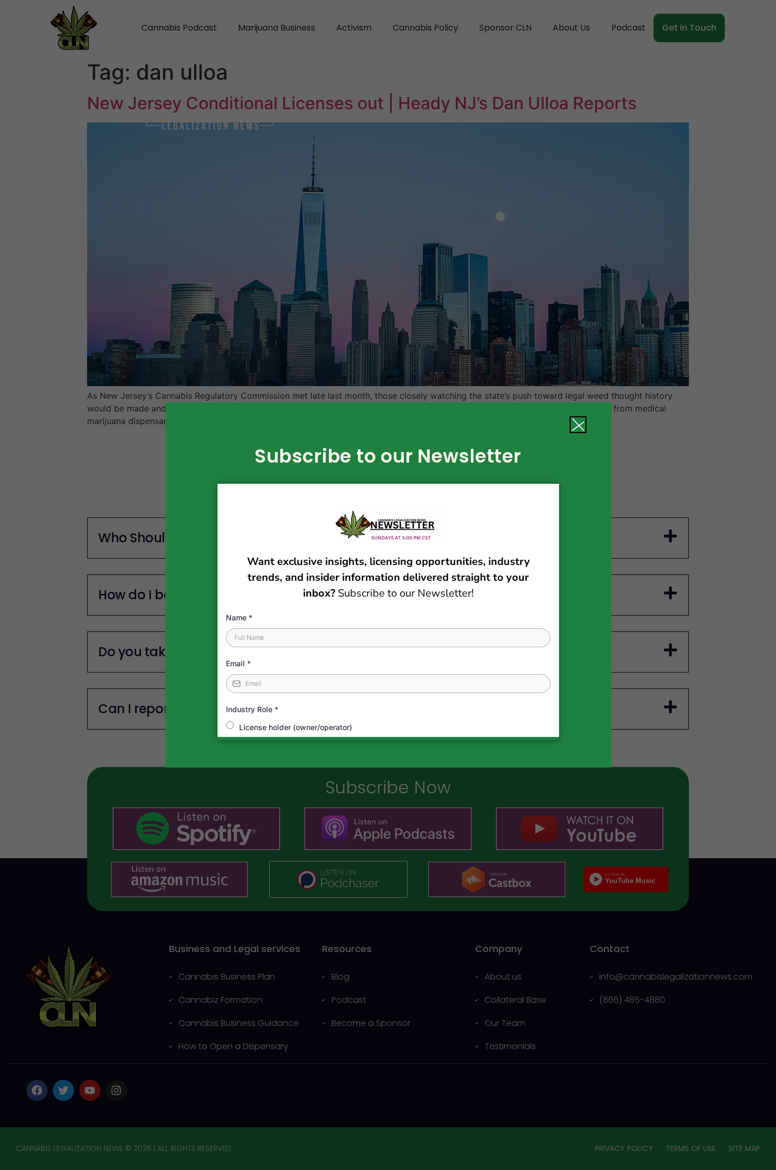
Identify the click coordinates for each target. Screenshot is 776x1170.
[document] (388, 585)
